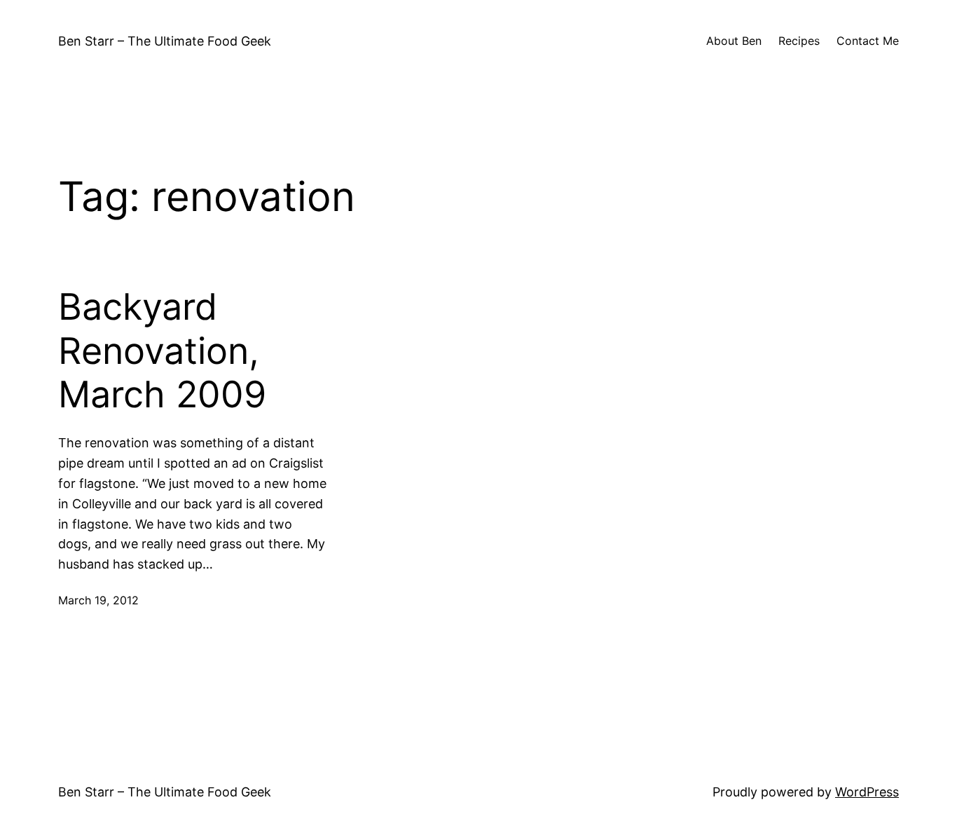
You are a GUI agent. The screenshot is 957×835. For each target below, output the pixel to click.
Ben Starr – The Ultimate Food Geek (164, 41)
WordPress (867, 792)
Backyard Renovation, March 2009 (162, 350)
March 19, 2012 (98, 600)
